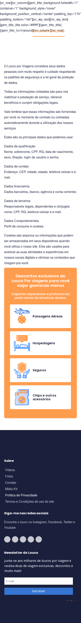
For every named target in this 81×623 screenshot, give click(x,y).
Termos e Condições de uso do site (29, 502)
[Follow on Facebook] (23, 539)
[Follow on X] (31, 539)
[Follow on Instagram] (15, 539)
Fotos (9, 476)
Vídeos (10, 470)
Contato (10, 483)
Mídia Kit (11, 489)
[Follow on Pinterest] (39, 539)
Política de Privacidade (21, 495)
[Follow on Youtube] (7, 539)
